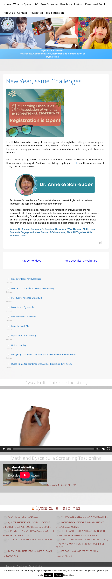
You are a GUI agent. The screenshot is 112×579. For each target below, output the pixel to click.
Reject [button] (58, 575)
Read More (68, 575)
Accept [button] (48, 575)
